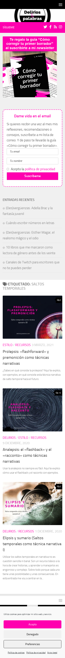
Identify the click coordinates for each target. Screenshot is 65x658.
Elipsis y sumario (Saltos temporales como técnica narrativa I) (32, 544)
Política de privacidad (36, 652)
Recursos (23, 345)
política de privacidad (40, 169)
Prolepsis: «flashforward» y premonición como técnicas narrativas (26, 357)
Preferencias (32, 644)
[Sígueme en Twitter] (45, 27)
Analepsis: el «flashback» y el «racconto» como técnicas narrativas (27, 455)
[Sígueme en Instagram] (60, 27)
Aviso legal (52, 652)
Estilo (7, 345)
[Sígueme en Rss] (55, 27)
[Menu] (60, 4)
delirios (9, 438)
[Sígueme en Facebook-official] (50, 27)
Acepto (33, 624)
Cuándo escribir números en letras (30, 223)
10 (59, 393)
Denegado (32, 634)
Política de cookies (16, 652)
